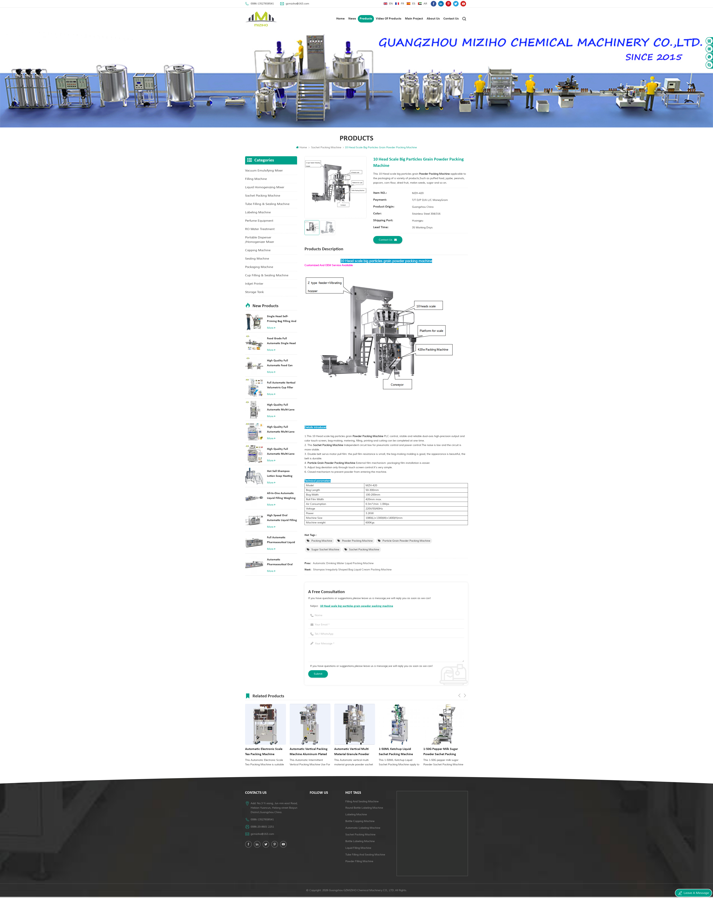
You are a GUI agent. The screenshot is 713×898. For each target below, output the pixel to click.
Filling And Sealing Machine (362, 801)
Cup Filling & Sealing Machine (266, 275)
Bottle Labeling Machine (360, 841)
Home (340, 18)
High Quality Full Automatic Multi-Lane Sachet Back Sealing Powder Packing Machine (280, 452)
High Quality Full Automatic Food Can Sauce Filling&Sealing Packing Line (280, 363)
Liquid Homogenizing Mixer (264, 187)
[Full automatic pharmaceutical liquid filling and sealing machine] (254, 542)
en (391, 3)
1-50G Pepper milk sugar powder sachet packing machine (396, 752)
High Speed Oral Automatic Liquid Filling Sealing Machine (282, 518)
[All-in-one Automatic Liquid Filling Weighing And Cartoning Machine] (254, 498)
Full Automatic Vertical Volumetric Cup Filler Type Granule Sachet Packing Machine (281, 385)
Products (366, 18)
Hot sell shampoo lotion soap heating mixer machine (279, 474)
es (413, 3)
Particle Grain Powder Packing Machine (406, 540)
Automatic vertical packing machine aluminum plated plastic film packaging (264, 752)
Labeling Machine (258, 212)
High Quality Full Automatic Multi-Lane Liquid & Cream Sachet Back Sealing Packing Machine (281, 429)
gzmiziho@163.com (297, 3)
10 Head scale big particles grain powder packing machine (356, 606)
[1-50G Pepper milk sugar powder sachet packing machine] (399, 724)
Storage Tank (254, 292)
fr (402, 3)
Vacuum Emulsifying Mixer (264, 170)
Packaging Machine (259, 267)
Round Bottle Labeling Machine (364, 807)
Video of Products (388, 18)
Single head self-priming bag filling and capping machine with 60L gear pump (281, 319)
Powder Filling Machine (359, 861)
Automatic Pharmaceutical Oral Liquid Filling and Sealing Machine (280, 562)
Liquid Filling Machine (358, 848)
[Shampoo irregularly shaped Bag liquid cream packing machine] (443, 724)
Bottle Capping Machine (360, 821)
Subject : (351, 606)
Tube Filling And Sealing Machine (365, 854)
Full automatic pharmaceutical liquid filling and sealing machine (281, 540)
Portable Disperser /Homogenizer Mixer (259, 240)
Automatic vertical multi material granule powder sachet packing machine (307, 752)
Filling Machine (256, 179)
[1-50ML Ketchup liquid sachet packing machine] (354, 724)
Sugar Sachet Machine (325, 549)
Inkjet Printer (254, 284)
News (352, 18)
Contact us (451, 18)
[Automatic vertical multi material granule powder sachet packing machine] (310, 724)
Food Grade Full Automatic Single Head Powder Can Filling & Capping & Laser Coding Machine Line (282, 341)
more (270, 327)
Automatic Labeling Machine (362, 827)
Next (465, 695)
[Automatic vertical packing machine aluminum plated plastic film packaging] (265, 724)
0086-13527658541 (262, 3)
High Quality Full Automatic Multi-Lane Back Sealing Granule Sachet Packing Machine (280, 407)
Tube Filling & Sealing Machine (267, 204)
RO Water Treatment (260, 229)
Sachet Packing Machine (326, 147)
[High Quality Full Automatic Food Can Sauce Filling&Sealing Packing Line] (254, 365)
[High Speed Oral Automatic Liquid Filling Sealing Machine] (254, 520)
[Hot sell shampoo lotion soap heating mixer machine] (254, 476)
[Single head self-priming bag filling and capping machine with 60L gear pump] (254, 321)
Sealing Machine (257, 258)
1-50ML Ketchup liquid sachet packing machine (351, 751)
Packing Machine (321, 540)
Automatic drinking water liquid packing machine (343, 563)
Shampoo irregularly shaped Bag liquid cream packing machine (352, 569)
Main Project (414, 18)
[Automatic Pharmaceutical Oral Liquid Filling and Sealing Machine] (254, 564)
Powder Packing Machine (357, 540)
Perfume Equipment (259, 221)
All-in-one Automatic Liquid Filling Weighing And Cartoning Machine (282, 496)
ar (425, 3)
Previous (459, 695)
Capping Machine (258, 250)
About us (433, 18)
